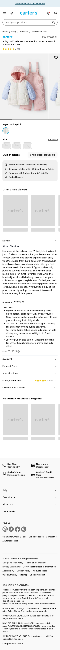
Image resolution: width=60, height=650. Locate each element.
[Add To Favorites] (55, 57)
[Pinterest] (23, 529)
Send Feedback (36, 536)
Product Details (16, 177)
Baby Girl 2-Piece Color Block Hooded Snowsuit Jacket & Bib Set (29, 43)
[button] (6, 119)
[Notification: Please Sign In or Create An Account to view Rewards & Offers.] (48, 13)
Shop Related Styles (42, 155)
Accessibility (8, 570)
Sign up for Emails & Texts (14, 536)
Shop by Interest (37, 574)
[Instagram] (5, 529)
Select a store (16, 164)
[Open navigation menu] (4, 13)
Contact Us (51, 536)
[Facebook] (17, 529)
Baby (13, 31)
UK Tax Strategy (9, 574)
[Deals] (11, 13)
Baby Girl (24, 31)
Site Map (24, 574)
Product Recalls (40, 570)
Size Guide (53, 139)
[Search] (53, 22)
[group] (24, 86)
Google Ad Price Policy (12, 562)
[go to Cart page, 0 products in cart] (55, 13)
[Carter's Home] (30, 13)
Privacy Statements (11, 566)
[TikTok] (11, 529)
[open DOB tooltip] (56, 37)
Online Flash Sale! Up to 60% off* (30, 3)
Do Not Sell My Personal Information (39, 566)
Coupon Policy (23, 570)
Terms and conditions (36, 562)
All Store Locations (11, 540)
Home (5, 31)
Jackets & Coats (39, 31)
